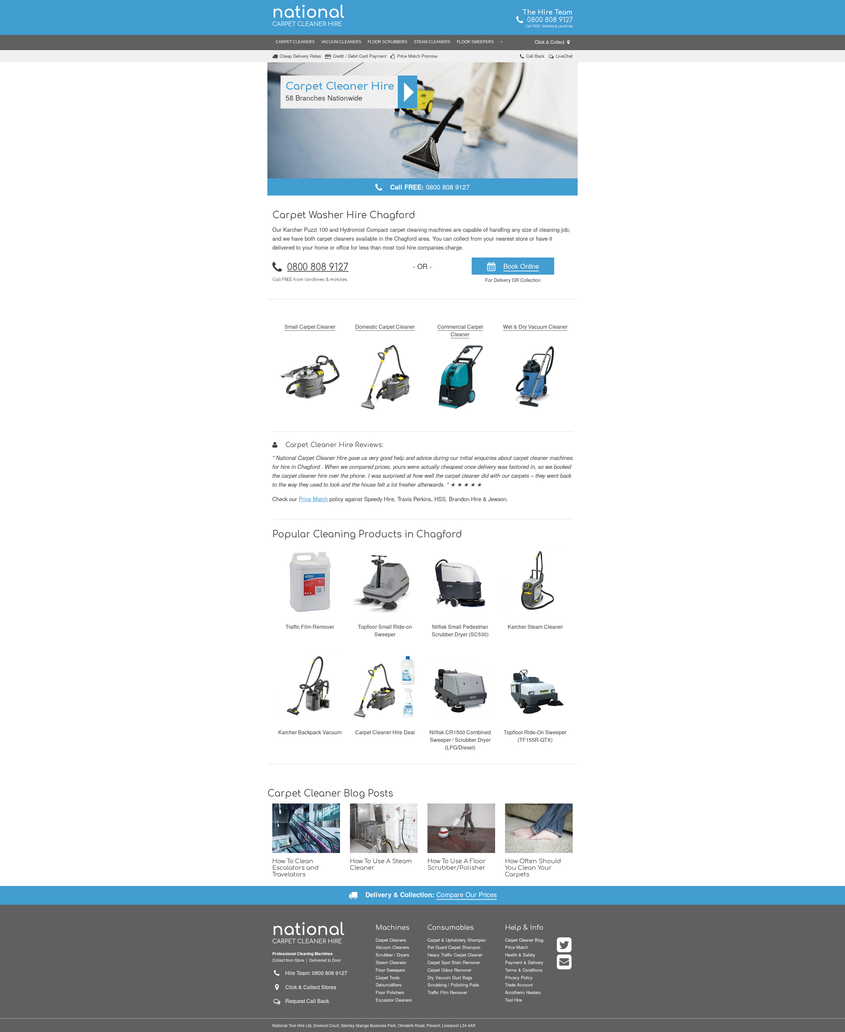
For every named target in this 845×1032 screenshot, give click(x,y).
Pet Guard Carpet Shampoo (453, 947)
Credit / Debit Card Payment (360, 56)
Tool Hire (513, 1000)
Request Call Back (307, 1001)
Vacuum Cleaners (341, 42)
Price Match (313, 499)
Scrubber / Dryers (392, 955)
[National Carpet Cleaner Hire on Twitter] (564, 949)
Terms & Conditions (524, 970)
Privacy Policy (519, 977)
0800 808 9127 (548, 20)
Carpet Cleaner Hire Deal (385, 732)
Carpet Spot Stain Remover (453, 962)
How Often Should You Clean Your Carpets (533, 868)
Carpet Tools (388, 977)
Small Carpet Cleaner (310, 326)
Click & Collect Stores (310, 987)
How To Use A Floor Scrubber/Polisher (456, 864)
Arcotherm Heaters (523, 992)
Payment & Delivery (524, 962)
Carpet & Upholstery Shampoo (456, 940)
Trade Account (519, 985)
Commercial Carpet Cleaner (460, 330)
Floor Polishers (390, 992)
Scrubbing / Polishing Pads (453, 985)
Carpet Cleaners (295, 42)
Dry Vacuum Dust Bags (449, 977)
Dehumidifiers (389, 985)
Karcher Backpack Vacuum (310, 732)
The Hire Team (548, 12)
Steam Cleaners (432, 42)
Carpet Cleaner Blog (524, 940)
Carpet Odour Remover (449, 970)
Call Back (535, 56)
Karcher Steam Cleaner (535, 626)
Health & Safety (520, 955)
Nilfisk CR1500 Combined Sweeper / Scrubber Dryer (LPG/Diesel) (460, 739)
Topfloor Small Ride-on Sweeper (385, 630)
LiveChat (564, 56)
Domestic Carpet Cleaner (385, 326)
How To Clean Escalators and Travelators (295, 868)
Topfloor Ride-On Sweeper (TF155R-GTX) (535, 736)
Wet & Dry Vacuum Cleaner (535, 326)
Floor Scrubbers (387, 42)
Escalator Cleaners (394, 1000)
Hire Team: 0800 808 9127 (314, 973)
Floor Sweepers (475, 42)
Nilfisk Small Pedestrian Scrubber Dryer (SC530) (460, 630)
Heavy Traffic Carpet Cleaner (454, 955)
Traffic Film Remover (310, 626)
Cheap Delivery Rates (300, 56)
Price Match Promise (417, 56)
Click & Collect (550, 42)
